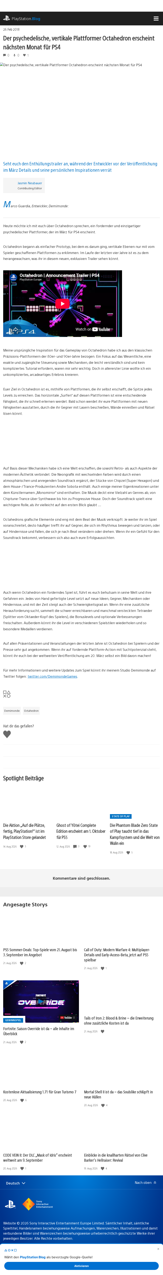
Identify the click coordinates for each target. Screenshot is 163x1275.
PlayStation (26, 18)
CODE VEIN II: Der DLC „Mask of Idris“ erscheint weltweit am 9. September (37, 1157)
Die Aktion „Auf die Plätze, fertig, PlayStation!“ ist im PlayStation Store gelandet (24, 831)
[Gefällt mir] (22, 846)
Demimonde (12, 710)
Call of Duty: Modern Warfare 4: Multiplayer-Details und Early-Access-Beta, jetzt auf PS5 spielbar (117, 954)
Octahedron (31, 710)
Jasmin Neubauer (30, 183)
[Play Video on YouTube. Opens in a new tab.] (68, 1018)
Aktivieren (81, 1266)
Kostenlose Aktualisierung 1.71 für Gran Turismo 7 (39, 1091)
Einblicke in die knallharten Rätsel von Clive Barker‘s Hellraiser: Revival (116, 1157)
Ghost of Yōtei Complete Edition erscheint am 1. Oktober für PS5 (80, 831)
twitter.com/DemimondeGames (52, 676)
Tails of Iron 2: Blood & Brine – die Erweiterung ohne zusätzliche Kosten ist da (118, 1020)
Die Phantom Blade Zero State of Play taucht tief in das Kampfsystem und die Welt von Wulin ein (135, 834)
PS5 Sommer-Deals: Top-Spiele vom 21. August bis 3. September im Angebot (40, 952)
